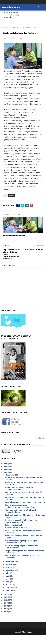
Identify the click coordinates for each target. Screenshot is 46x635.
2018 (6, 606)
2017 (6, 609)
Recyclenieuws (11, 7)
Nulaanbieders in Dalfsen (14, 236)
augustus (10, 570)
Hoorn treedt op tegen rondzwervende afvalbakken (22, 546)
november (10, 561)
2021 (6, 597)
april (8, 581)
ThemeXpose (27, 632)
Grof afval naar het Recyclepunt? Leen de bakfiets (23, 537)
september (11, 567)
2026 (6, 463)
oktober (9, 564)
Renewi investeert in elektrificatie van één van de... (24, 493)
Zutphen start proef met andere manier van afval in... (24, 551)
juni (7, 576)
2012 (6, 611)
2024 (6, 469)
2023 (6, 472)
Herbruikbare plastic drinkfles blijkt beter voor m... (23, 478)
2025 (6, 466)
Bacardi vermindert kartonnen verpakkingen (25, 502)
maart (9, 584)
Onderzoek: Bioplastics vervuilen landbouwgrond (19, 488)
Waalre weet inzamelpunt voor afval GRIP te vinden (24, 498)
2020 (6, 600)
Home (5, 27)
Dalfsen (12, 27)
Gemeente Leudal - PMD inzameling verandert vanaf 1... (21, 521)
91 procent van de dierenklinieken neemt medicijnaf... (23, 532)
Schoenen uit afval (13, 525)
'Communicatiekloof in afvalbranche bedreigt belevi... (21, 511)
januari (9, 590)
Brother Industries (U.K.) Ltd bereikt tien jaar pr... (25, 516)
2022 (6, 594)
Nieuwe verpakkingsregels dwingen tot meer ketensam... (22, 541)
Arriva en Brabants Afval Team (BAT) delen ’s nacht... (24, 483)
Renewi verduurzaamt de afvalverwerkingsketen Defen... (20, 506)
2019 (6, 603)
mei (7, 579)
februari (9, 587)
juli (7, 573)
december (10, 475)
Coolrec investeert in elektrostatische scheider (22, 556)
